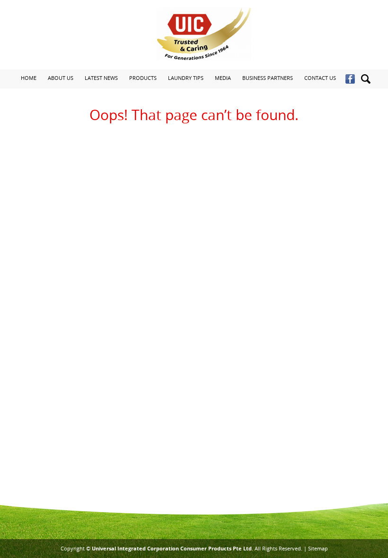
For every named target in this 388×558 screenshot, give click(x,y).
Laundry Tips (185, 77)
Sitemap (318, 548)
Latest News (101, 77)
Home (28, 77)
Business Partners (267, 77)
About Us (60, 77)
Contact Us (320, 77)
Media (223, 77)
